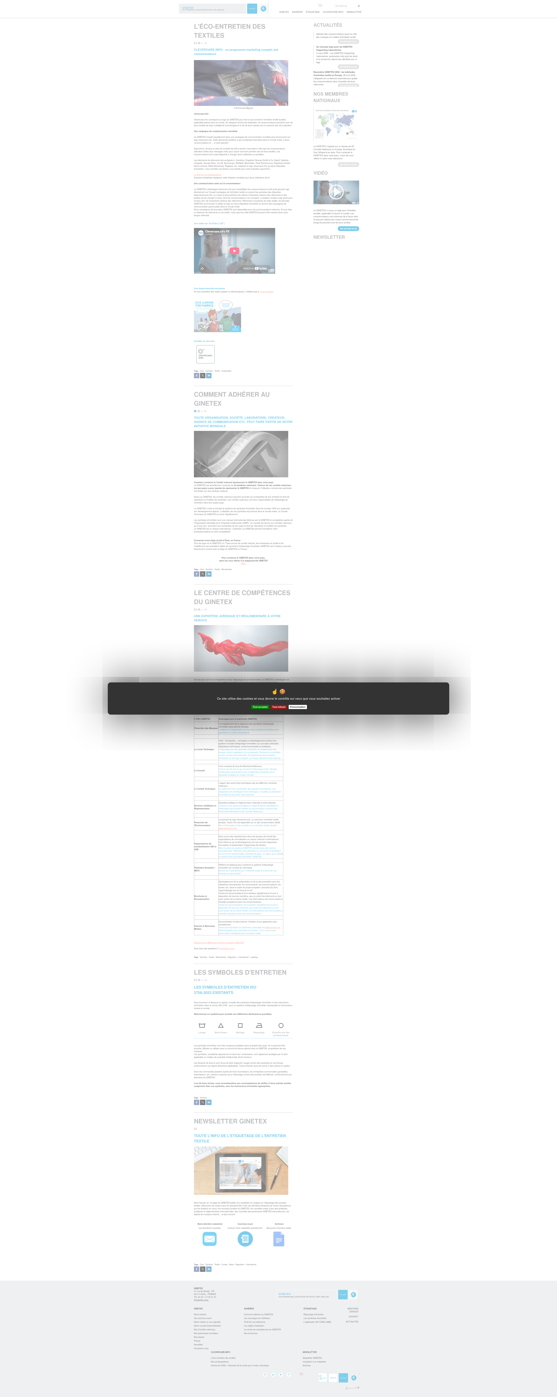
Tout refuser (279, 707)
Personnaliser (297, 707)
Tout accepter (260, 707)
